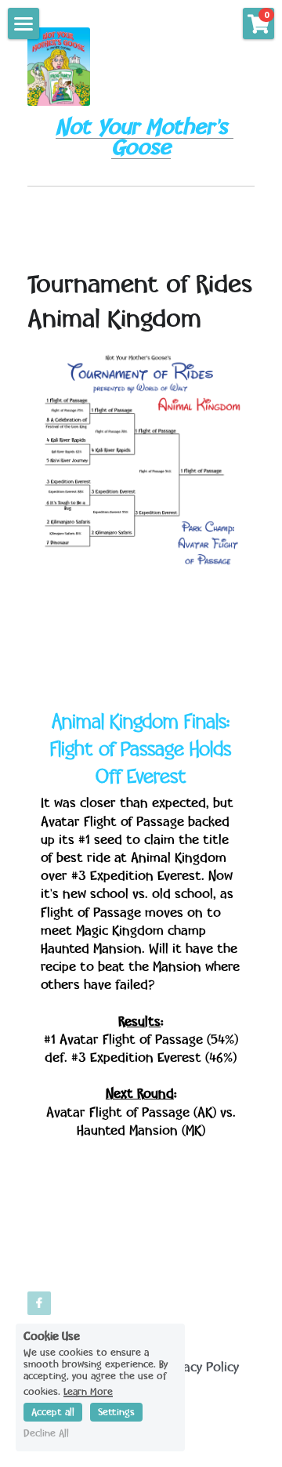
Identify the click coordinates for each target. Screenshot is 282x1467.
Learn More (88, 1391)
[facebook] (39, 1303)
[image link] (58, 65)
